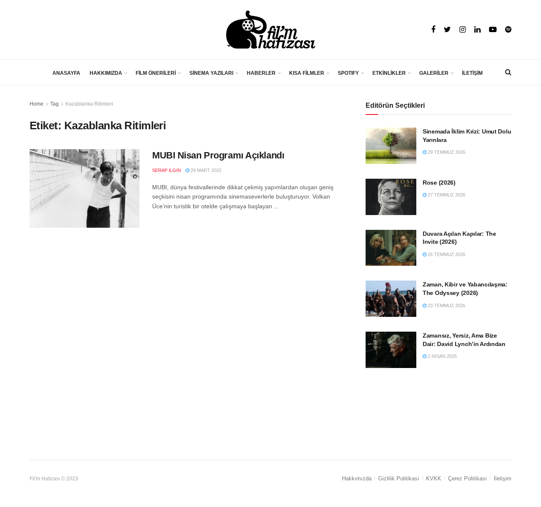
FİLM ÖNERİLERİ (156, 73)
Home (37, 104)
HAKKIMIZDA (106, 73)
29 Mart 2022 (205, 170)
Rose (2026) (439, 182)
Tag (54, 104)
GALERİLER (433, 73)
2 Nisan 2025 (441, 356)
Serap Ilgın (166, 170)
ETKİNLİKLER (389, 73)
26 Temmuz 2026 (445, 254)
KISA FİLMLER (306, 73)
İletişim (502, 478)
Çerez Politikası (467, 478)
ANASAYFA (66, 73)
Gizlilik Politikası (398, 478)
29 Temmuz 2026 (445, 152)
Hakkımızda (357, 478)
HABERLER (261, 73)
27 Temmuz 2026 (445, 194)
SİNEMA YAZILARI (211, 73)
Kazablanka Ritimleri (89, 104)
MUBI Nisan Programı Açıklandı (218, 155)
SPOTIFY (348, 73)
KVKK (433, 478)
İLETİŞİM (472, 73)
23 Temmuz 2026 (445, 305)
